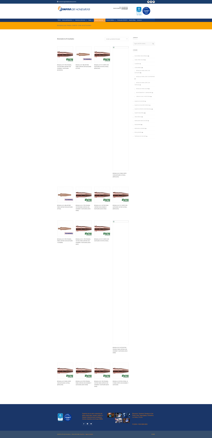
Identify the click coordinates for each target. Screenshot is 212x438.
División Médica (110, 20)
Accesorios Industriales (141, 56)
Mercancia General (140, 128)
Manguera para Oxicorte (141, 121)
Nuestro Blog (132, 20)
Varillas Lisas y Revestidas (143, 96)
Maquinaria (138, 124)
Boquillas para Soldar (142, 89)
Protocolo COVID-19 (122, 20)
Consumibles (138, 68)
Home (153, 434)
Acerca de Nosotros (67, 20)
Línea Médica (138, 117)
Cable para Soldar (139, 60)
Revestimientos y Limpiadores (144, 93)
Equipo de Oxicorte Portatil (142, 105)
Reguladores (138, 132)
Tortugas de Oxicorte (140, 136)
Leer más (60, 74)
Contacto (139, 20)
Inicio (59, 20)
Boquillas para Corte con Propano (145, 77)
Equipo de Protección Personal (143, 109)
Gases (89, 20)
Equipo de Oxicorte (140, 101)
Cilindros (137, 64)
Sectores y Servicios (80, 20)
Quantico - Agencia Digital (86, 434)
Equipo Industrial (99, 20)
